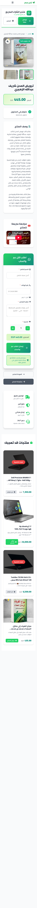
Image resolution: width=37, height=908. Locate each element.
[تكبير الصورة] (7, 41)
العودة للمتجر (17, 374)
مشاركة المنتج (17, 381)
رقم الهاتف (24, 285)
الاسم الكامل (24, 269)
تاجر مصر (28, 2)
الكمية (25, 322)
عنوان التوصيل (23, 302)
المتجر (29, 34)
